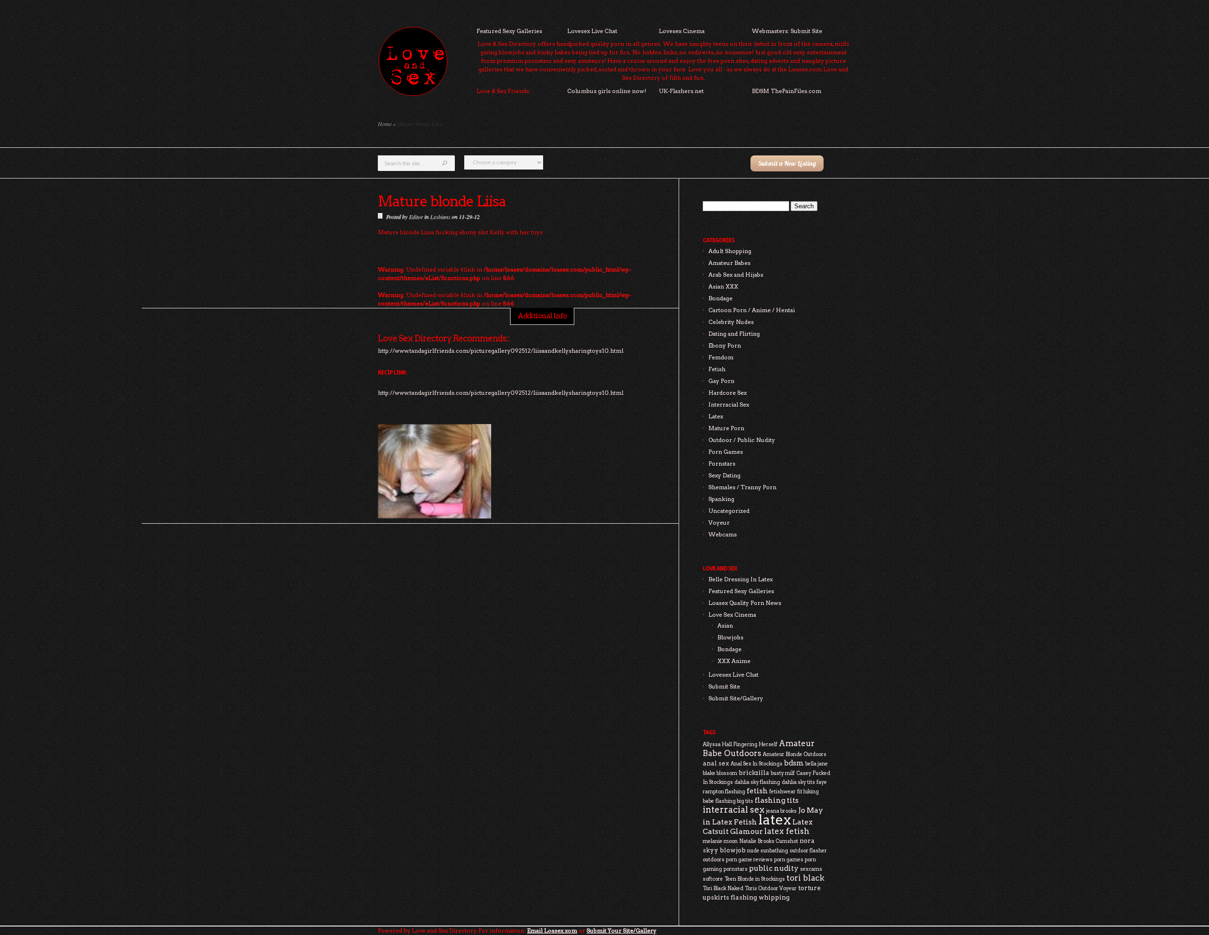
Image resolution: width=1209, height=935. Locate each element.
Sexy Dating (724, 475)
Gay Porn (721, 380)
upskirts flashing (730, 897)
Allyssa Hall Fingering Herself (740, 744)
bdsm (794, 762)
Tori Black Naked (723, 888)
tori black (805, 878)
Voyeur (719, 522)
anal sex (716, 763)
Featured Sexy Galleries (509, 30)
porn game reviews (749, 860)
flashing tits (777, 800)
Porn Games (725, 451)
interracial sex (734, 810)
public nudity (774, 868)
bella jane (816, 764)
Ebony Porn (724, 345)
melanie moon (720, 841)
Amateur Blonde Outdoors (794, 754)
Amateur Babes (729, 262)
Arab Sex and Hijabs (735, 274)
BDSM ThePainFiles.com (786, 90)
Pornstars (721, 463)
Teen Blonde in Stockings (754, 879)
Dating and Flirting (734, 333)
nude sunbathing (767, 851)
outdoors (713, 860)
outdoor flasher (808, 851)
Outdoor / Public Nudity (741, 439)
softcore (713, 879)
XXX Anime (733, 660)
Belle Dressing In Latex (740, 579)
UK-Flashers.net (681, 90)
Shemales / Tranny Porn (742, 487)
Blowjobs (730, 637)
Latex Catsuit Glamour (758, 826)
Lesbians (440, 216)
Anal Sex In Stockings (757, 764)
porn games (788, 860)
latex (774, 819)
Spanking (721, 498)
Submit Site (724, 686)
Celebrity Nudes (731, 321)
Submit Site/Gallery (735, 698)
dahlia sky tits (798, 782)
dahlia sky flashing (757, 782)
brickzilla (754, 772)
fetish (757, 790)
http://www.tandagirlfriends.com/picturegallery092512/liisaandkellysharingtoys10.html (500, 392)
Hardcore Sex (727, 392)
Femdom (720, 357)
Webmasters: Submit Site (787, 30)
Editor (416, 216)
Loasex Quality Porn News (744, 602)
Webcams (722, 534)
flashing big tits (734, 801)
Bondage (720, 298)
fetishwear (782, 792)
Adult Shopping (729, 251)
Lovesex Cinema (682, 30)
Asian (725, 625)
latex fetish (786, 831)
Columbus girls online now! (606, 90)
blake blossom (720, 773)
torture (809, 888)
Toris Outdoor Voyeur (771, 888)
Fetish (716, 369)
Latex (715, 416)
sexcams (811, 869)
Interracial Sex (728, 404)
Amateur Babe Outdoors (759, 748)
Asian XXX (723, 286)
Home (385, 124)
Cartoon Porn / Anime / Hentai (751, 310)
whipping (774, 897)
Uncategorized (728, 510)
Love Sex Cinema (732, 614)
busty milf (783, 773)
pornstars (736, 869)
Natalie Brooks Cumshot (768, 841)
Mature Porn (726, 428)
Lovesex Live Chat (592, 30)
